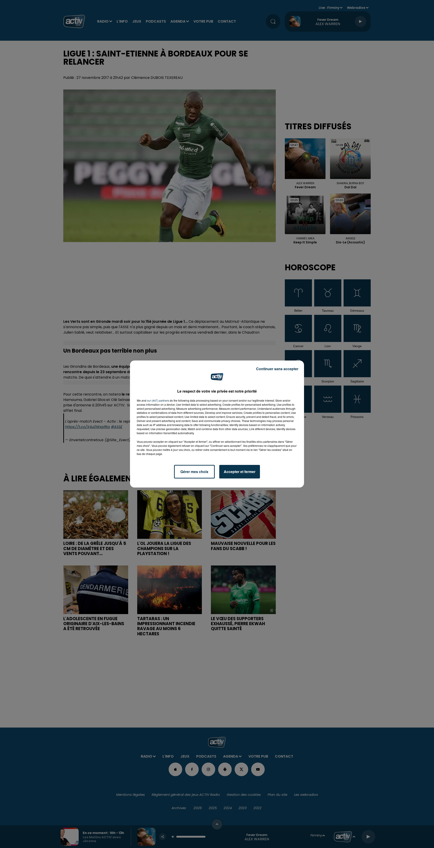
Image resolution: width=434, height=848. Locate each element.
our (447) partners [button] (158, 400)
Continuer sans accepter (277, 368)
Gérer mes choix (194, 471)
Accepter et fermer (239, 471)
